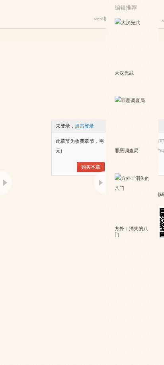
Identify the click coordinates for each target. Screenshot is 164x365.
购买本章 (90, 167)
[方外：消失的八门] (132, 199)
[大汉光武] (132, 43)
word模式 (103, 19)
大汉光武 (124, 73)
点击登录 (84, 126)
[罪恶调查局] (132, 121)
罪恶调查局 (127, 151)
